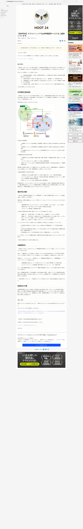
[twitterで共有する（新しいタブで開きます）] (64, 41)
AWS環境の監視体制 (4, 10)
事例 (58, 4)
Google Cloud (38, 4)
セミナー (46, 4)
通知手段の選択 (3, 12)
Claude (30, 4)
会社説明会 (51, 4)
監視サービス (24, 38)
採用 (60, 4)
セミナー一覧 (75, 134)
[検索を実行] (64, 1)
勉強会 (55, 4)
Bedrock (33, 4)
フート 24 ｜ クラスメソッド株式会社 (25, 58)
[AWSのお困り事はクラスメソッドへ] (41, 360)
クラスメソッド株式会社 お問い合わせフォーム (27, 325)
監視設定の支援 (3, 15)
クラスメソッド (34, 38)
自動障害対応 (3, 13)
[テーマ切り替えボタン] (76, 1)
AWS (27, 4)
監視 (19, 38)
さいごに (2, 17)
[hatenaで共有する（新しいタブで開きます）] (60, 41)
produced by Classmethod (18, 1)
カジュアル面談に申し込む (41, 345)
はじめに (2, 9)
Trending (23, 4)
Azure (43, 4)
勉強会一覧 (75, 141)
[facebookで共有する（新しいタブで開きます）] (62, 41)
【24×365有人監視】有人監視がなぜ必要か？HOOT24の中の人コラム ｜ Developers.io (35, 311)
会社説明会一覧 (75, 137)
